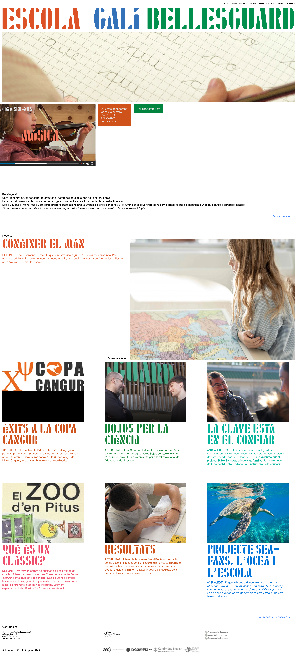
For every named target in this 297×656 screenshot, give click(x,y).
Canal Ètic (108, 636)
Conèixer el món (43, 244)
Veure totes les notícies (273, 617)
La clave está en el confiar (241, 434)
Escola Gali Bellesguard (217, 635)
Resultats (130, 549)
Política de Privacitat (112, 634)
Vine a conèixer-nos (286, 3)
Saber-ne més (115, 358)
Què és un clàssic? (26, 555)
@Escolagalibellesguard (218, 632)
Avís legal (107, 632)
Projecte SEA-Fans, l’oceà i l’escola (243, 561)
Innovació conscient (247, 3)
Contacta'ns (279, 216)
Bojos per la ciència (137, 434)
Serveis (261, 3)
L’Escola (225, 3)
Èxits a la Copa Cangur (39, 434)
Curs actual (271, 3)
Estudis (234, 3)
